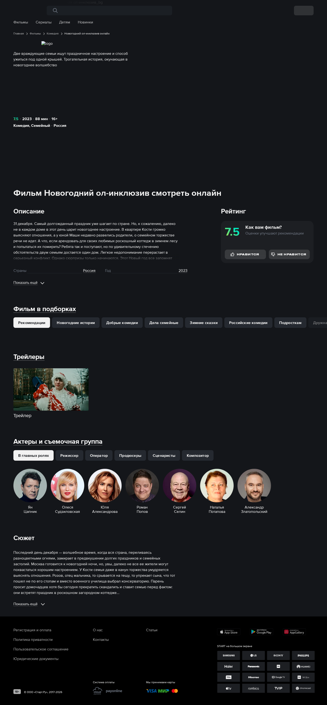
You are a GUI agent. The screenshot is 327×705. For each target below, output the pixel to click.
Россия (60, 125)
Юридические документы (35, 658)
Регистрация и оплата (32, 630)
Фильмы (20, 22)
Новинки (85, 22)
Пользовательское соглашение (40, 649)
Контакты (101, 639)
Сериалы (43, 22)
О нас (98, 630)
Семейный (40, 125)
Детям (64, 22)
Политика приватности (33, 639)
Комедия (21, 125)
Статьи (152, 630)
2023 (27, 119)
